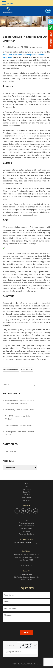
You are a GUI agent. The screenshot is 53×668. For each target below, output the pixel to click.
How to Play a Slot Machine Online (19, 410)
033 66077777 (27, 565)
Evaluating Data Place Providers (18, 425)
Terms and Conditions (26, 534)
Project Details (26, 489)
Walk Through (26, 497)
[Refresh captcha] (35, 644)
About (26, 486)
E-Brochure (26, 495)
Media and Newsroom (26, 526)
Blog (26, 520)
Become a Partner (26, 528)
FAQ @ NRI (26, 500)
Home (27, 484)
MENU (10, 3)
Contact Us (26, 492)
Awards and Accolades (26, 523)
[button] (4, 3)
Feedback (26, 531)
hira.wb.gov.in (35, 543)
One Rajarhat (10, 451)
